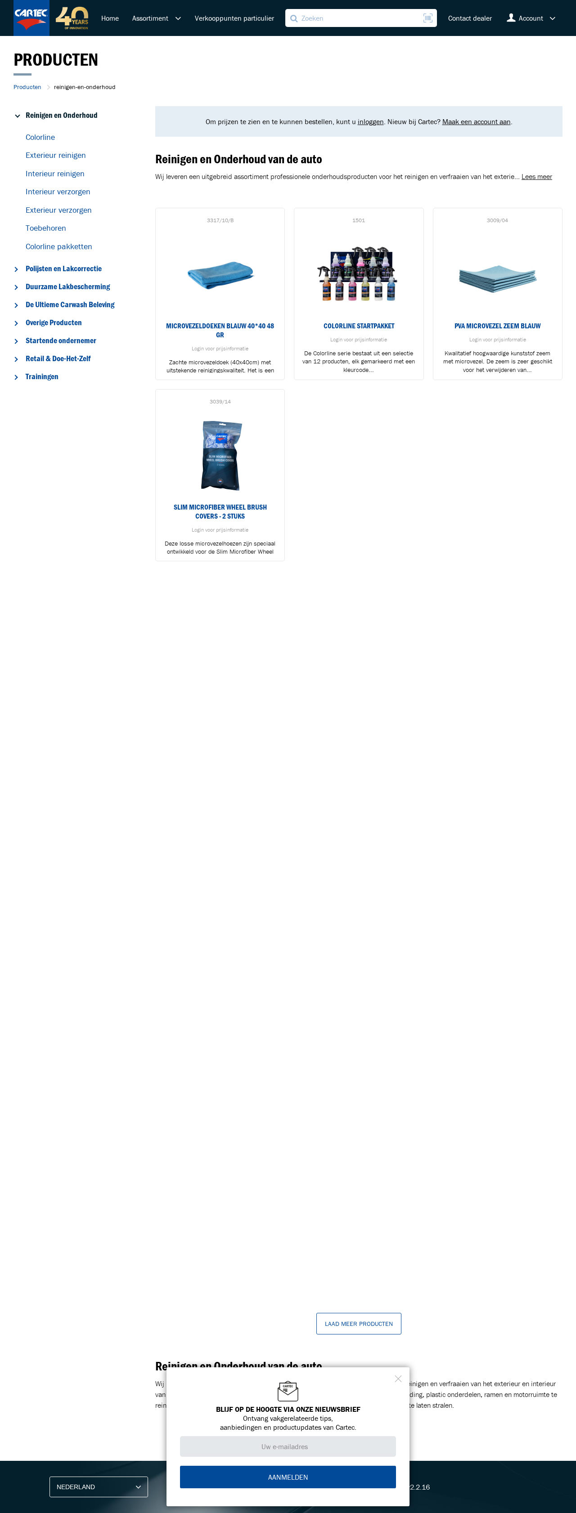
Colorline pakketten (59, 246)
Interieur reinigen (55, 173)
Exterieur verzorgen (59, 210)
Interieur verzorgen (58, 191)
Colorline (40, 137)
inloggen (371, 121)
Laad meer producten (359, 1324)
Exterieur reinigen (56, 155)
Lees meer (537, 176)
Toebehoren (46, 228)
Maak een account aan (476, 121)
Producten (27, 87)
